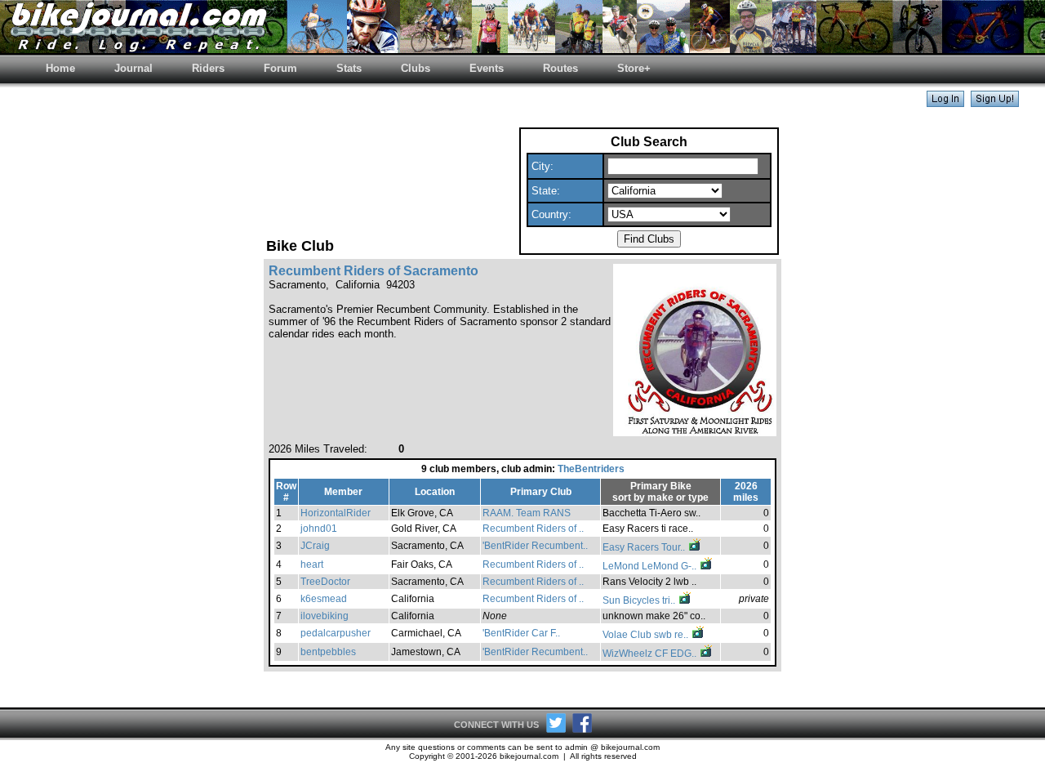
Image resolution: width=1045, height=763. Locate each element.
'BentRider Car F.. (521, 633)
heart (311, 564)
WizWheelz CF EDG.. (651, 653)
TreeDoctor (325, 581)
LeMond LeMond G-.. (651, 566)
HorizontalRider (335, 513)
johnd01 (318, 528)
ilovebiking (324, 616)
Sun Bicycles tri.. (640, 600)
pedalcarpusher (335, 633)
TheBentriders (591, 469)
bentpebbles (328, 652)
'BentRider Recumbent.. (535, 545)
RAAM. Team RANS (526, 513)
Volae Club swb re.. (647, 634)
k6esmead (323, 599)
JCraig (315, 545)
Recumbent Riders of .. (533, 528)
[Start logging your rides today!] (995, 102)
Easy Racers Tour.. (645, 547)
